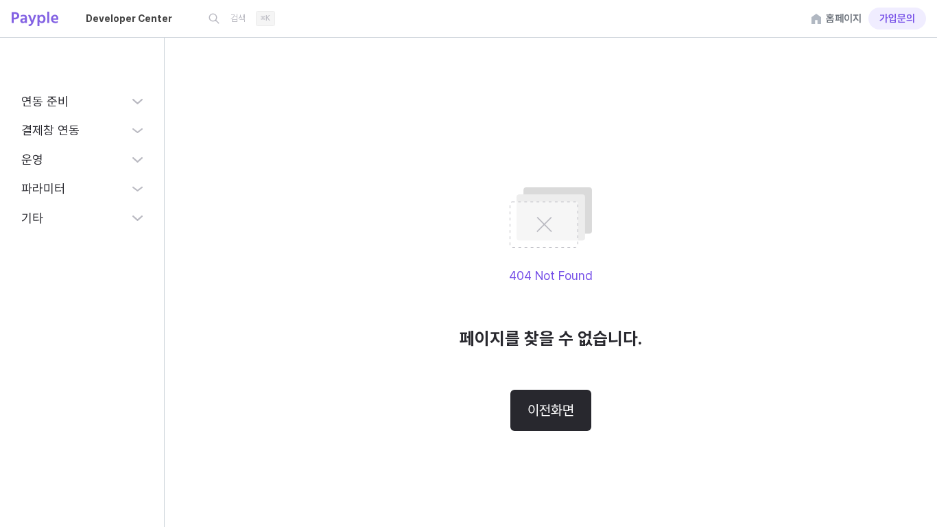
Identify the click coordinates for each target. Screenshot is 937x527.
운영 (32, 159)
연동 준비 (45, 101)
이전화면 (550, 410)
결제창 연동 (50, 130)
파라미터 (43, 188)
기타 (32, 218)
